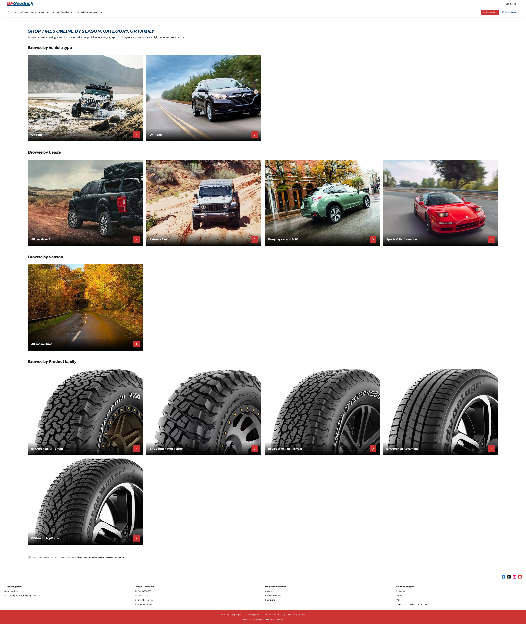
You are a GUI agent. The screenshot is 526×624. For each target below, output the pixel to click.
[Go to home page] (20, 3)
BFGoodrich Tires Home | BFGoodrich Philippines (53, 557)
